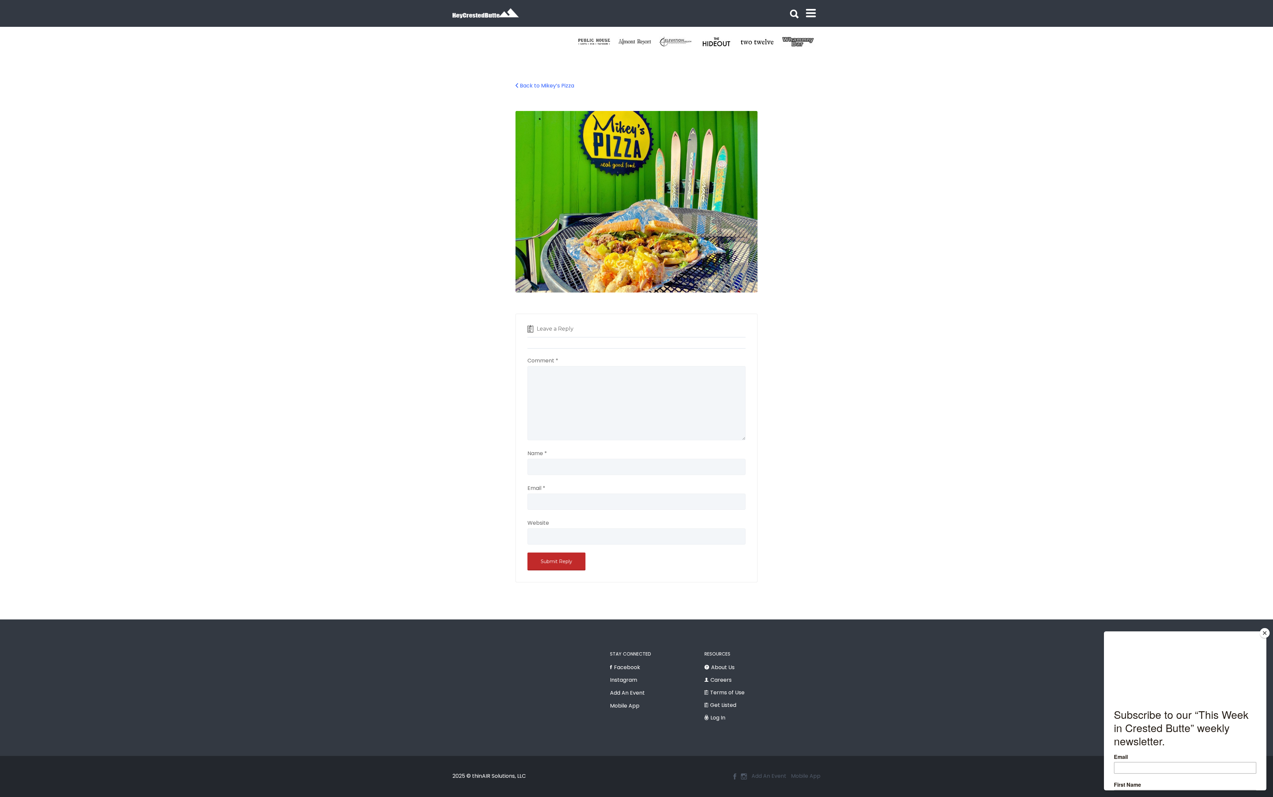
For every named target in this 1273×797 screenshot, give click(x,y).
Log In (717, 717)
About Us (723, 667)
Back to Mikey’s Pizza (547, 85)
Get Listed (723, 705)
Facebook (627, 667)
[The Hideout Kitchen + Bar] (802, 42)
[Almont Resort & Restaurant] (720, 42)
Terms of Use (727, 692)
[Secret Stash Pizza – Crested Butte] (598, 42)
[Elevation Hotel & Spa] (761, 42)
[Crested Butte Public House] (679, 42)
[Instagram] (744, 776)
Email (536, 488)
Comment (542, 360)
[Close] (1265, 633)
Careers (721, 680)
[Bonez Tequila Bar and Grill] (639, 42)
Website (538, 523)
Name (537, 453)
